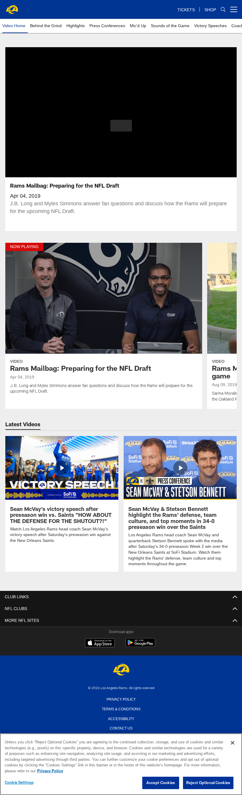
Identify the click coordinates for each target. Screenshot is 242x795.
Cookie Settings (19, 782)
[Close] (232, 743)
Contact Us (121, 727)
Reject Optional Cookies (208, 783)
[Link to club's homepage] (12, 7)
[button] (121, 126)
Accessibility (121, 718)
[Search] (223, 10)
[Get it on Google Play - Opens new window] (140, 645)
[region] (121, 764)
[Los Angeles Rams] (121, 670)
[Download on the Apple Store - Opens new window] (100, 643)
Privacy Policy (121, 698)
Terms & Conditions (121, 708)
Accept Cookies (160, 783)
